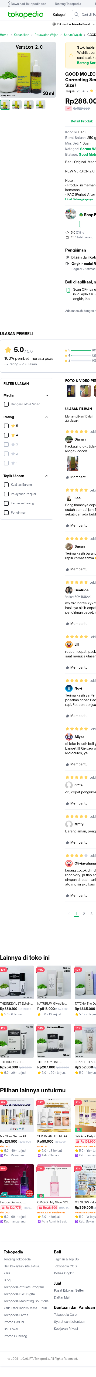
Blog (7, 1280)
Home (4, 35)
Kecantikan (21, 35)
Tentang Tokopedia (68, 4)
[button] (74, 24)
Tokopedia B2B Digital (20, 1294)
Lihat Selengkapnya (79, 199)
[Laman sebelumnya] (69, 914)
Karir (7, 1273)
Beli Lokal (11, 1329)
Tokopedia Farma (16, 1315)
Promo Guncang (15, 1336)
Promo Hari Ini (14, 1322)
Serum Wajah (73, 35)
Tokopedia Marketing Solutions (26, 1301)
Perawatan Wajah (46, 35)
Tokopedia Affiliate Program (24, 1287)
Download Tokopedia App (29, 4)
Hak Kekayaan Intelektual (22, 1266)
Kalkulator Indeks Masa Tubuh (25, 1308)
